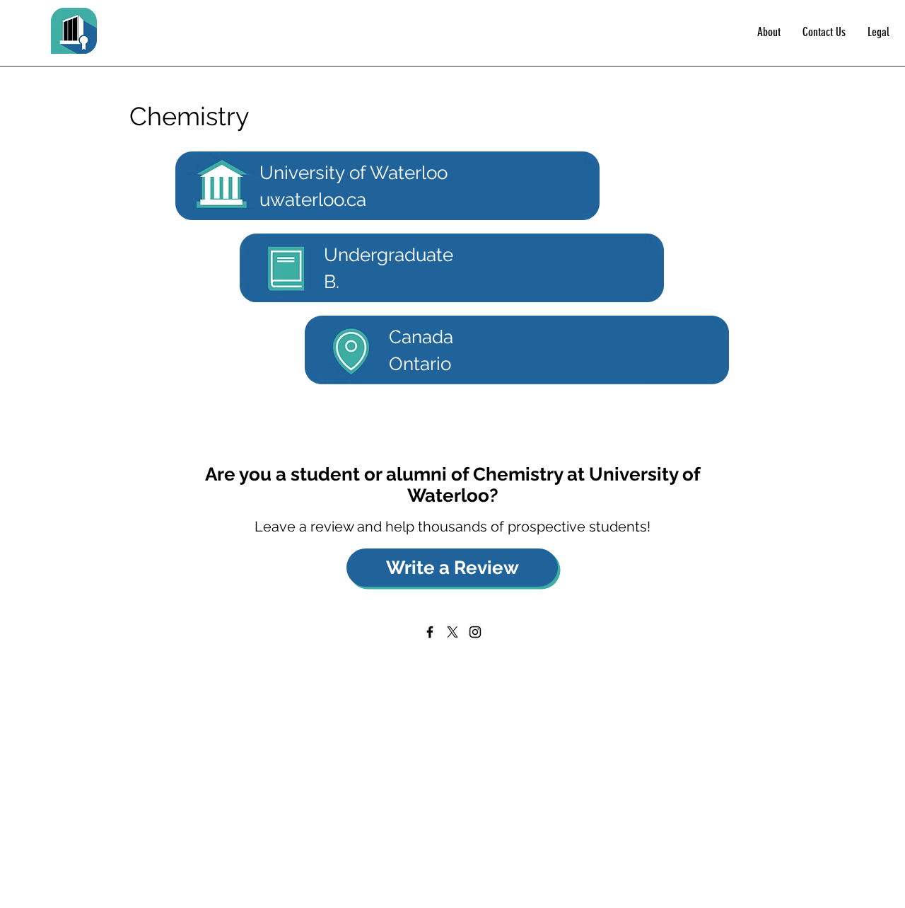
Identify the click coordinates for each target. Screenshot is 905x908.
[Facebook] (430, 632)
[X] (452, 632)
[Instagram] (475, 632)
